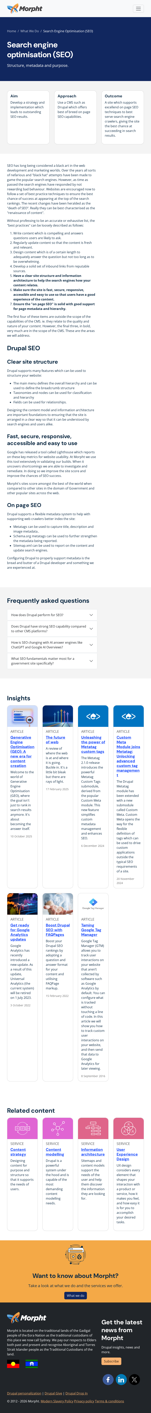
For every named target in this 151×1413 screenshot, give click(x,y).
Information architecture (93, 1152)
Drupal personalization (24, 1393)
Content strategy (18, 1152)
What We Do (29, 31)
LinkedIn (121, 1379)
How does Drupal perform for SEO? (37, 615)
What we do (75, 1295)
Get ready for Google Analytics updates (20, 932)
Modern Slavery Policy (57, 1401)
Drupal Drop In (76, 1393)
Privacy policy (84, 1401)
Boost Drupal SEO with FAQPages (58, 930)
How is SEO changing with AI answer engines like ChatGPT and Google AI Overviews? (46, 644)
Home (11, 31)
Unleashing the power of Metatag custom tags (93, 744)
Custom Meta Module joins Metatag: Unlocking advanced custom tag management (128, 756)
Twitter (134, 1379)
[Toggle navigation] (138, 9)
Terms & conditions (109, 1401)
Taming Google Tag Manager (91, 930)
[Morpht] (24, 8)
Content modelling (55, 1152)
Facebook (108, 1379)
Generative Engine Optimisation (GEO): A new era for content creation (22, 751)
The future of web (55, 740)
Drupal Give (53, 1393)
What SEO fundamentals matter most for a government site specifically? (42, 660)
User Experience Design (127, 1154)
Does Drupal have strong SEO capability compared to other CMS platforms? (48, 628)
